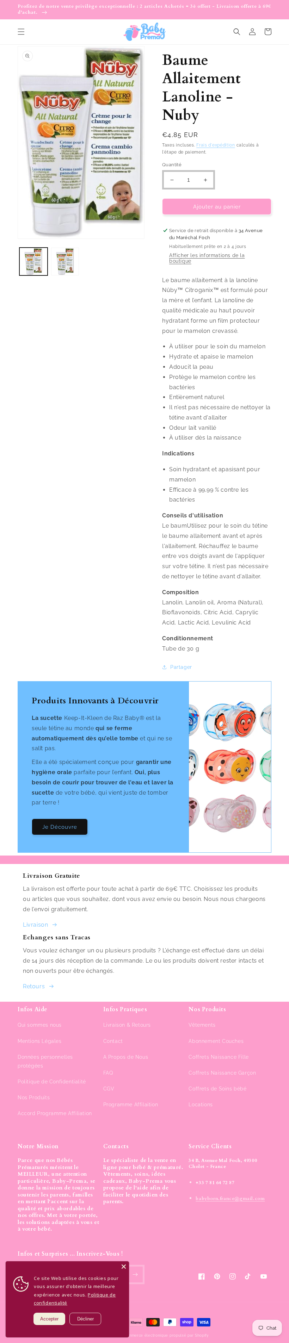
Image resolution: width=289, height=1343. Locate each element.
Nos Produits (34, 1097)
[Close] (123, 1266)
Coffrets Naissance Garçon (222, 1073)
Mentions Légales (40, 1041)
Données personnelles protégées (45, 1061)
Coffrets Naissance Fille (218, 1057)
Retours (34, 986)
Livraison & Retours (127, 1025)
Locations (201, 1104)
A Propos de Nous (125, 1057)
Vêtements (202, 1025)
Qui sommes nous (40, 1025)
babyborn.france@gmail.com (230, 1198)
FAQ (108, 1073)
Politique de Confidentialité (52, 1081)
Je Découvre (59, 827)
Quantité (172, 164)
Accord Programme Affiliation (55, 1113)
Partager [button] (181, 667)
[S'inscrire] (135, 1274)
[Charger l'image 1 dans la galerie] (33, 262)
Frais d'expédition (215, 145)
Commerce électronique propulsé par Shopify (165, 1335)
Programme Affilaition (130, 1104)
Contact (113, 1041)
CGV (109, 1089)
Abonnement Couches (216, 1041)
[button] (21, 31)
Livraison (35, 924)
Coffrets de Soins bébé (217, 1089)
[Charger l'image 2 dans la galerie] (65, 262)
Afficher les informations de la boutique (207, 258)
